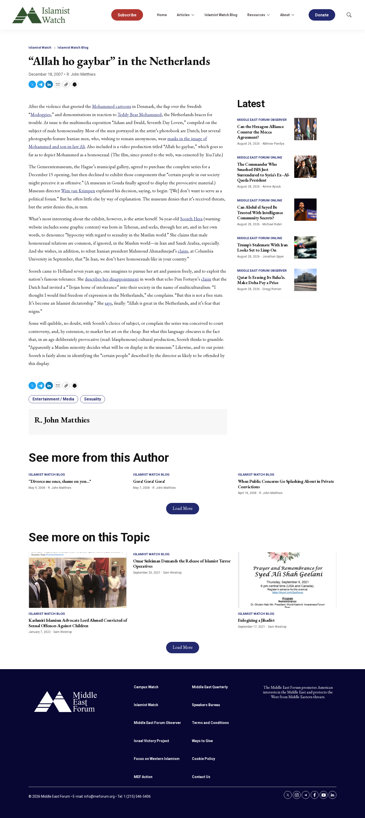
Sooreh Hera (191, 219)
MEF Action (143, 777)
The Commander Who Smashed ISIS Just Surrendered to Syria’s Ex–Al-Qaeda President (263, 172)
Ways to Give (202, 741)
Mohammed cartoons (111, 106)
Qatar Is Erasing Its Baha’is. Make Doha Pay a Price (261, 280)
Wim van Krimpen (78, 191)
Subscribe (127, 15)
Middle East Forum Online (259, 157)
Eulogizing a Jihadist (256, 620)
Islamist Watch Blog (221, 15)
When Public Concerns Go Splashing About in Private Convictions (286, 484)
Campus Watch (146, 687)
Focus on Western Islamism (157, 759)
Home (162, 15)
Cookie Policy (203, 759)
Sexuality (92, 399)
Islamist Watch (40, 47)
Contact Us (201, 777)
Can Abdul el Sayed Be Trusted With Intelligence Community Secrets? (260, 212)
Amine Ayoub (271, 186)
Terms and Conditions (210, 723)
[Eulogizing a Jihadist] (287, 580)
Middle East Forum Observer (262, 120)
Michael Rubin (272, 224)
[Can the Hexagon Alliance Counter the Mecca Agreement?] (305, 129)
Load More (183, 508)
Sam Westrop (62, 632)
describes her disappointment (112, 279)
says (108, 303)
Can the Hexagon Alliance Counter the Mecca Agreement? (260, 132)
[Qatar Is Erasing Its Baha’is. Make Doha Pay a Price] (305, 280)
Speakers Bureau (206, 705)
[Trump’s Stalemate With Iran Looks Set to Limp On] (305, 247)
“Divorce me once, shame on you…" (60, 481)
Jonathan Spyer (273, 256)
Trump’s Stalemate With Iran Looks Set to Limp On (262, 247)
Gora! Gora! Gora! (149, 481)
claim (183, 251)
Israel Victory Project (151, 741)
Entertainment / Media (53, 399)
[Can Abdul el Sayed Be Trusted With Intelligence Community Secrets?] (305, 209)
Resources (256, 15)
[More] (193, 15)
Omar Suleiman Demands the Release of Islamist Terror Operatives (181, 563)
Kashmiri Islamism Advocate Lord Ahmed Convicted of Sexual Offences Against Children (78, 622)
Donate (322, 15)
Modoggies (41, 114)
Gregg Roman (271, 289)
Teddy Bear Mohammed (139, 114)
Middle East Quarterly (210, 687)
